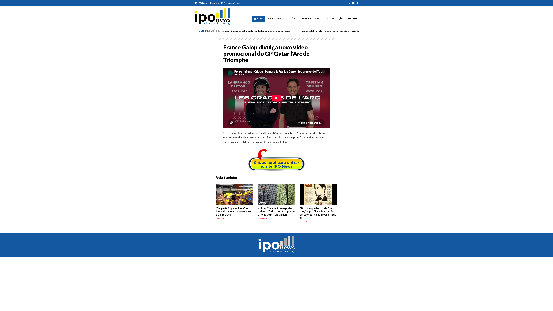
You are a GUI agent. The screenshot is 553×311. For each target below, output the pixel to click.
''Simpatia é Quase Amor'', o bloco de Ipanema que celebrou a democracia (234, 211)
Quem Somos (274, 19)
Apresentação (334, 19)
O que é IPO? (291, 19)
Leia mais (220, 218)
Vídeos (319, 19)
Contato (352, 19)
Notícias (306, 19)
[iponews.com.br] (212, 22)
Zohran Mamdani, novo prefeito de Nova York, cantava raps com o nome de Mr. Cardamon (276, 211)
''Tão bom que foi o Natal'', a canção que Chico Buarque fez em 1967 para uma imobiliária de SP (318, 213)
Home (260, 19)
